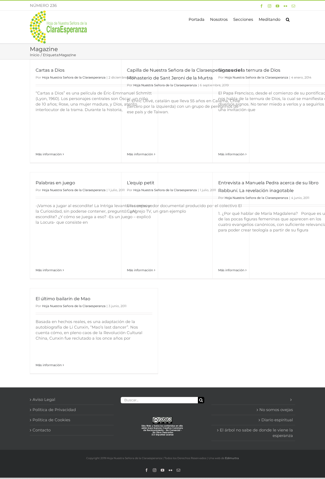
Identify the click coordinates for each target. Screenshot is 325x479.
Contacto (41, 430)
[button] (288, 19)
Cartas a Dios (50, 70)
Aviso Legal (43, 399)
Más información (49, 154)
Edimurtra (232, 458)
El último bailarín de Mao (63, 298)
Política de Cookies (51, 419)
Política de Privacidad (54, 409)
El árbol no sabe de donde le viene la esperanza (256, 433)
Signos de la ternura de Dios (249, 70)
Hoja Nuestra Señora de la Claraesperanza (73, 77)
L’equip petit (140, 182)
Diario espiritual (277, 419)
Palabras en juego (55, 182)
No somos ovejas (276, 409)
